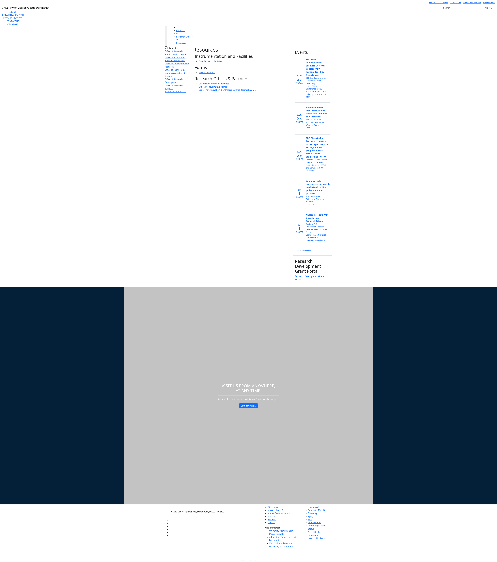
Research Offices (12, 18)
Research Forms (207, 72)
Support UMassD (438, 2)
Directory (455, 2)
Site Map (272, 519)
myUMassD (489, 2)
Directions (273, 507)
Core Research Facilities (210, 61)
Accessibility (314, 531)
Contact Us (12, 21)
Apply (310, 516)
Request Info (314, 522)
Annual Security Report (279, 513)
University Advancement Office (214, 83)
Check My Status (472, 2)
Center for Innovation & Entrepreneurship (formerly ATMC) (228, 89)
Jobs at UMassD (275, 510)
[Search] (477, 7)
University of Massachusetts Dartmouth (200, 507)
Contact (271, 522)
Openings (12, 24)
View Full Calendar (303, 251)
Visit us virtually (248, 405)
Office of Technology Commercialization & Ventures (175, 72)
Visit (310, 519)
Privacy (271, 516)
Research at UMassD (13, 15)
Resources (181, 43)
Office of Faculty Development (213, 86)
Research (180, 30)
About (12, 11)
